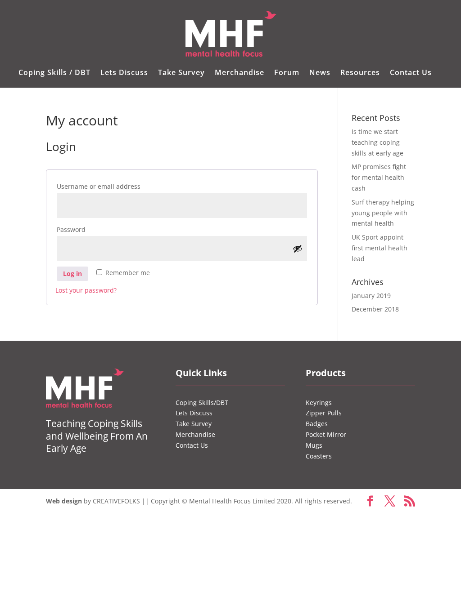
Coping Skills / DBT (54, 73)
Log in (72, 273)
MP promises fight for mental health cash (379, 177)
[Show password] (298, 249)
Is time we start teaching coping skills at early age (377, 142)
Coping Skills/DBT (202, 402)
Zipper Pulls (324, 413)
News (319, 73)
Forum (286, 73)
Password (87, 229)
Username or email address (115, 186)
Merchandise (239, 73)
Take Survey (181, 73)
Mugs (314, 445)
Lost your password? (86, 290)
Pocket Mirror (326, 434)
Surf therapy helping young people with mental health (383, 213)
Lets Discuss (124, 73)
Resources (360, 73)
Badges (317, 423)
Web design (64, 501)
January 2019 (371, 295)
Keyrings (319, 402)
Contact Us (411, 73)
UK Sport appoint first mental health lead (379, 248)
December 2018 (375, 309)
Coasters (319, 456)
